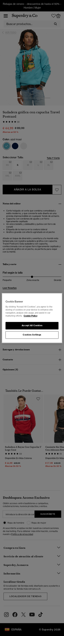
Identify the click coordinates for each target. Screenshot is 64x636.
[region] (32, 318)
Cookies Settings (32, 335)
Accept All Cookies (32, 325)
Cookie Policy (30, 316)
